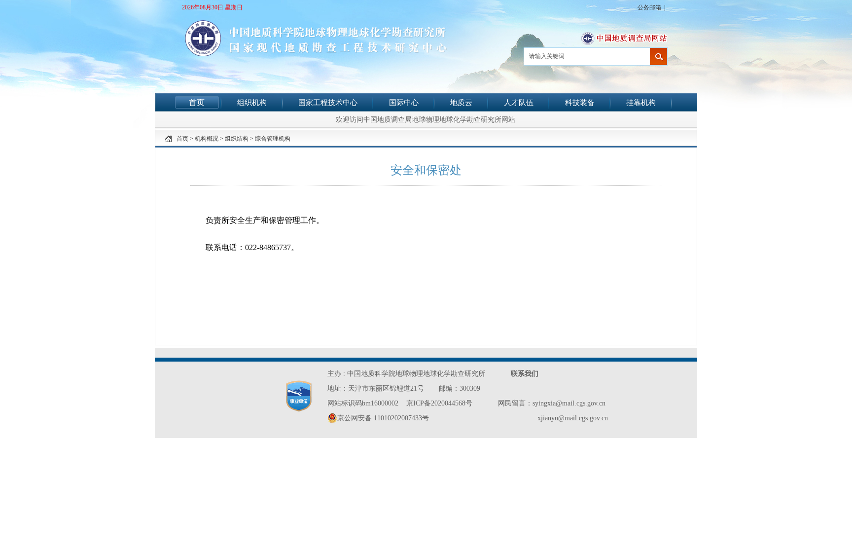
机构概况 (206, 138)
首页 (197, 102)
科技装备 (580, 102)
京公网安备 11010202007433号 (383, 418)
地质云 (461, 102)
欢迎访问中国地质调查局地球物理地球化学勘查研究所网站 (425, 119)
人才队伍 (518, 102)
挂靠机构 (641, 102)
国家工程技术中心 (327, 102)
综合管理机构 (272, 138)
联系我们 (524, 373)
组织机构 (252, 102)
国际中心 (404, 102)
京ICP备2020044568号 (439, 403)
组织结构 (236, 138)
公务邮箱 (649, 7)
